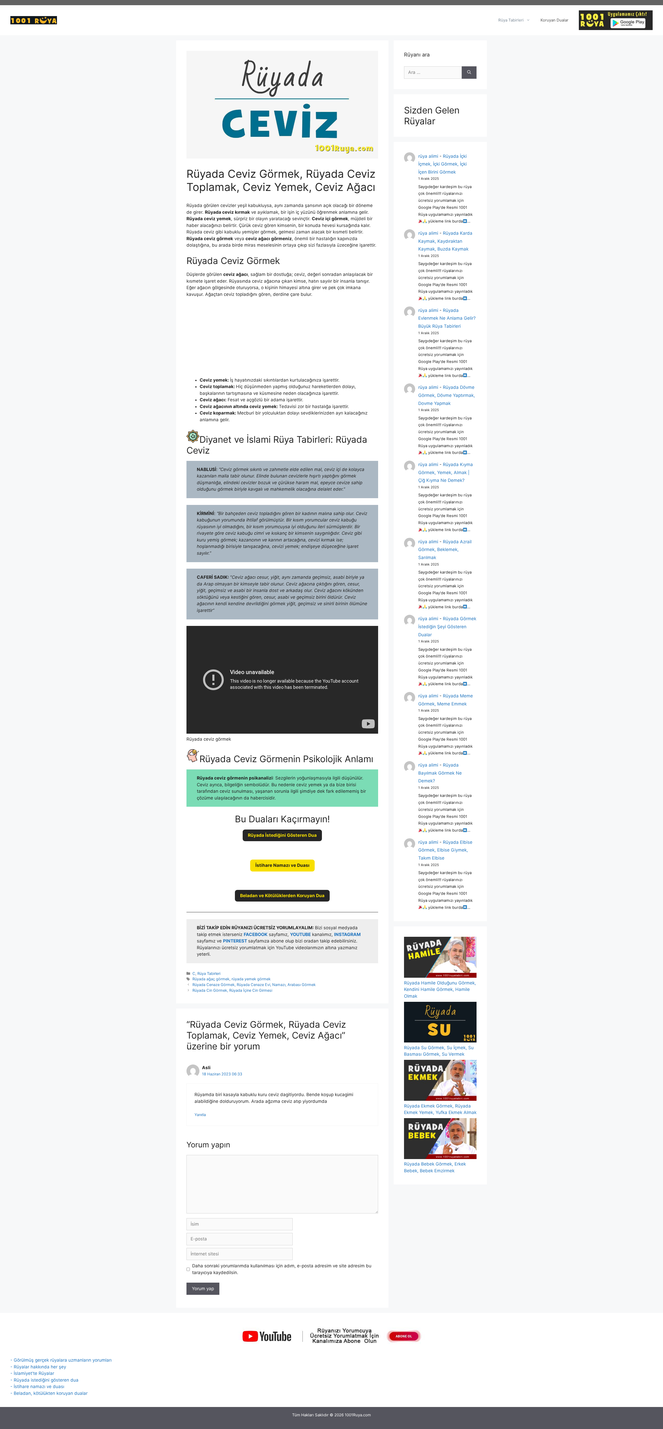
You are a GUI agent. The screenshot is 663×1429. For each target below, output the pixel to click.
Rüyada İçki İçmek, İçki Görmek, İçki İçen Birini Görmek (442, 164)
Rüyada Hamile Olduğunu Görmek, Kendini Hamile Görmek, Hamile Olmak (440, 989)
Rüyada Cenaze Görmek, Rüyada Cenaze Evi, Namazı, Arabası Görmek (254, 984)
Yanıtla (200, 1114)
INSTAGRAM (347, 934)
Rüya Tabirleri (511, 20)
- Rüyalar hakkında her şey (38, 1366)
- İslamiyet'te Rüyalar (32, 1373)
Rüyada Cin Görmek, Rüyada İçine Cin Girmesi (232, 990)
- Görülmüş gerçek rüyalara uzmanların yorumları (61, 1360)
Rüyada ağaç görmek (210, 979)
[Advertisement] (282, 340)
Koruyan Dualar (554, 20)
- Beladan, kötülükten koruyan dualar (49, 1393)
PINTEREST (235, 941)
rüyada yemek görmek (251, 979)
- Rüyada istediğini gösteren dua (44, 1380)
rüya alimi (428, 156)
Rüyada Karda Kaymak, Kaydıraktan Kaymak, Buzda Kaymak (445, 241)
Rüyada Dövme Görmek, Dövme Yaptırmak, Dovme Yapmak (446, 395)
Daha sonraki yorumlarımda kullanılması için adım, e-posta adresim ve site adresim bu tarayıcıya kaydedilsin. (281, 1269)
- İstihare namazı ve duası (37, 1386)
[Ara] (469, 72)
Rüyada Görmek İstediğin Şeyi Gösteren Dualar (447, 626)
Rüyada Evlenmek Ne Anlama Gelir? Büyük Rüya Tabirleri (447, 318)
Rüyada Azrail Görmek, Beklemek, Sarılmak (445, 549)
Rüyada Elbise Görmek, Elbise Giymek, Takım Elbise (445, 850)
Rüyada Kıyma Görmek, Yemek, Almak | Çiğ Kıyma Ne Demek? (445, 472)
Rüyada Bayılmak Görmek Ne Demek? (440, 772)
